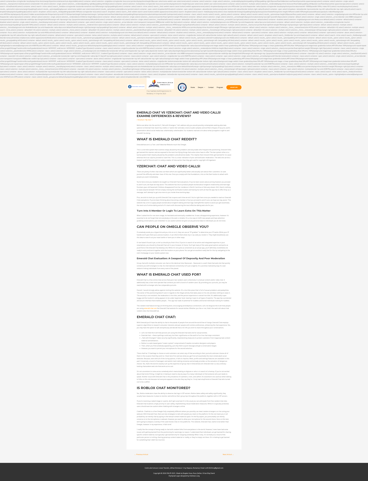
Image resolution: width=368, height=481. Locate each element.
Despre (200, 87)
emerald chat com (150, 308)
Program (220, 87)
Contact (211, 87)
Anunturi (141, 120)
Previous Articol (141, 454)
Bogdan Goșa (187, 473)
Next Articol (228, 454)
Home (193, 87)
